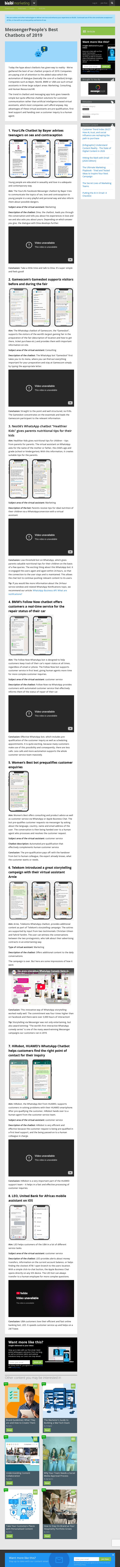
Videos (32, 8)
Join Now (105, 1559)
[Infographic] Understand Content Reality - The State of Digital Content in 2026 (96, 148)
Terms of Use (38, 1365)
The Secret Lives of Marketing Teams (96, 185)
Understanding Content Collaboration (18, 1474)
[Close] (113, 1555)
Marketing (86, 109)
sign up (37, 1362)
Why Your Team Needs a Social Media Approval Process (59, 1474)
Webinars (22, 8)
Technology (86, 116)
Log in (94, 3)
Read (9, 1430)
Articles (42, 8)
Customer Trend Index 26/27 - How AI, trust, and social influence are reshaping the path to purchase (97, 134)
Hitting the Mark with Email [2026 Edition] (95, 159)
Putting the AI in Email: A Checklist (94, 194)
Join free (104, 3)
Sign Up (106, 66)
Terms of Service (104, 1563)
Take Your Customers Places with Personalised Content (20, 1527)
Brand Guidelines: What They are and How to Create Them (20, 1421)
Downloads (9, 8)
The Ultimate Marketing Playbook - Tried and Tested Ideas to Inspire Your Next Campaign (96, 172)
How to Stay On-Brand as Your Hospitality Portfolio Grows (59, 1527)
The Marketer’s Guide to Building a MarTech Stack (57, 1421)
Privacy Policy (15, 1367)
